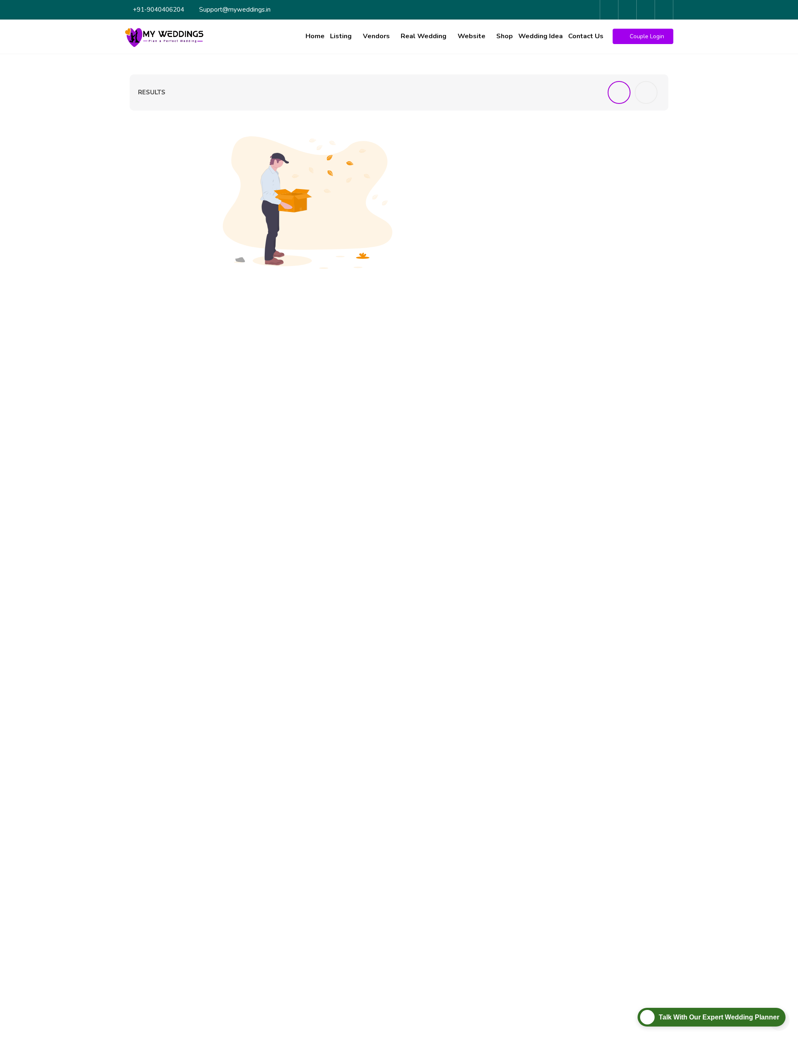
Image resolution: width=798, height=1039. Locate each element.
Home (315, 36)
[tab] (619, 92)
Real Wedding (423, 36)
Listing (341, 36)
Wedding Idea (540, 36)
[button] (643, 36)
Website (471, 36)
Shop (504, 36)
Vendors (376, 36)
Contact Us (585, 36)
